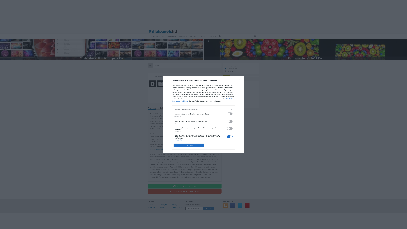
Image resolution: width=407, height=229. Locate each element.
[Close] (240, 80)
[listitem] (203, 109)
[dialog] (203, 114)
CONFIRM (189, 145)
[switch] (230, 113)
